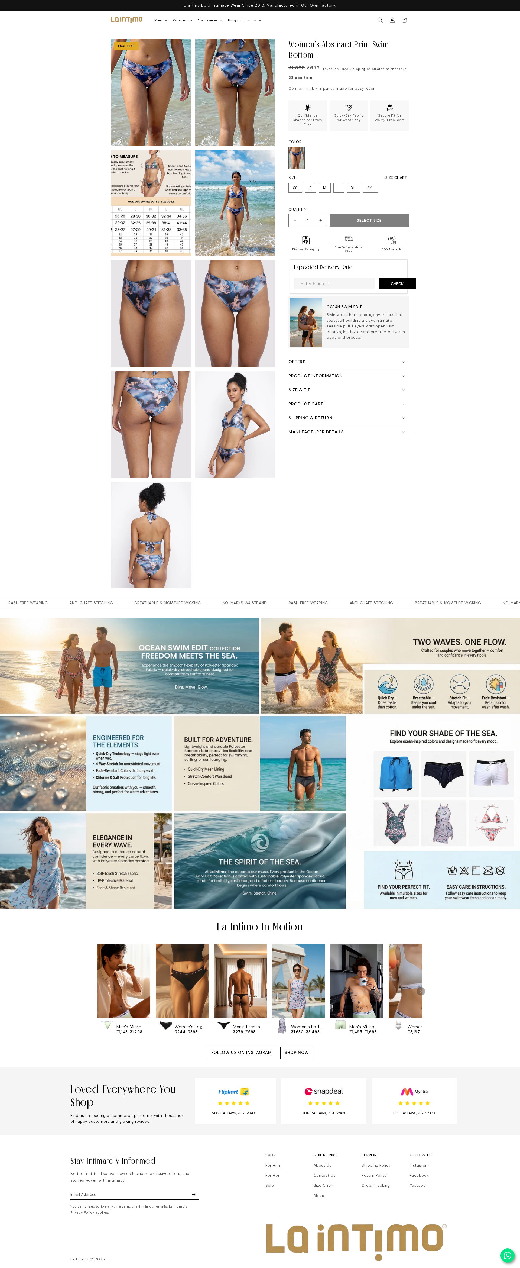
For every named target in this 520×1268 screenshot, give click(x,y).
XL (353, 187)
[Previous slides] (99, 991)
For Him (272, 1165)
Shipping (358, 69)
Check (397, 283)
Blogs (319, 1195)
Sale (269, 1185)
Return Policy (374, 1175)
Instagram (419, 1165)
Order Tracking (376, 1185)
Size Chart (396, 177)
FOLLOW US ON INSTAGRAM (241, 1052)
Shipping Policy (376, 1165)
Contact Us (325, 1175)
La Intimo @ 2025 (87, 1259)
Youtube (418, 1185)
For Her (272, 1175)
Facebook (419, 1175)
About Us (323, 1165)
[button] (160, 20)
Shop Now (297, 1052)
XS (295, 187)
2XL (370, 187)
